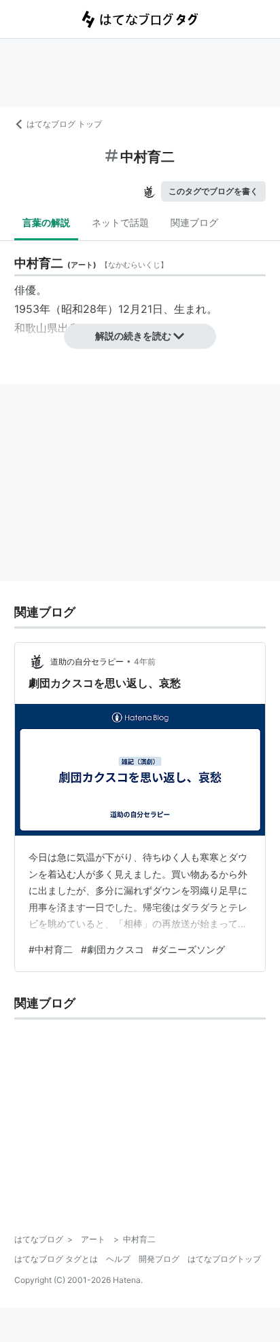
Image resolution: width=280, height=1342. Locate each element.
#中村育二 (51, 949)
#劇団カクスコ (112, 949)
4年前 (145, 661)
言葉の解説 (46, 222)
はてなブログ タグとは (56, 1259)
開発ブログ (159, 1259)
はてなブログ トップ (64, 124)
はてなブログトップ (224, 1259)
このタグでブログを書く (213, 191)
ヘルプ (118, 1259)
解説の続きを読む (133, 335)
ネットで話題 (120, 222)
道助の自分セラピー (87, 661)
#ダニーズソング (188, 949)
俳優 (25, 290)
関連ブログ (194, 222)
